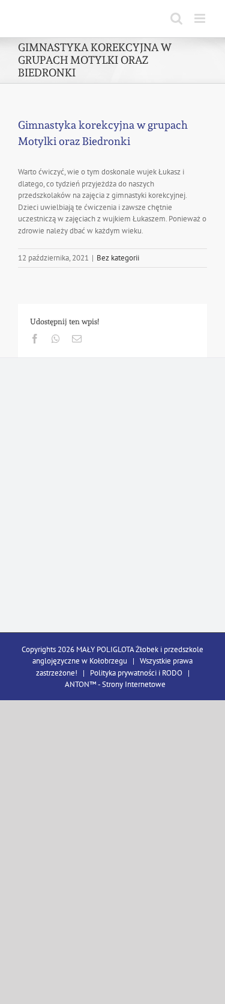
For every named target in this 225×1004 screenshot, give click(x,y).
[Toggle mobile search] (176, 18)
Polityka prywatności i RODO (136, 673)
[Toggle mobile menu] (200, 18)
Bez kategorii (118, 258)
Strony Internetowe (134, 684)
